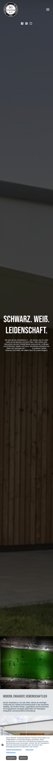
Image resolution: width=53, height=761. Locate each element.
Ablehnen (23, 758)
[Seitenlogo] (10, 9)
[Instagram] (26, 23)
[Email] (31, 23)
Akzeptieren (11, 758)
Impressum (29, 749)
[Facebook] (22, 23)
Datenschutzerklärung (14, 749)
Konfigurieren (11, 752)
